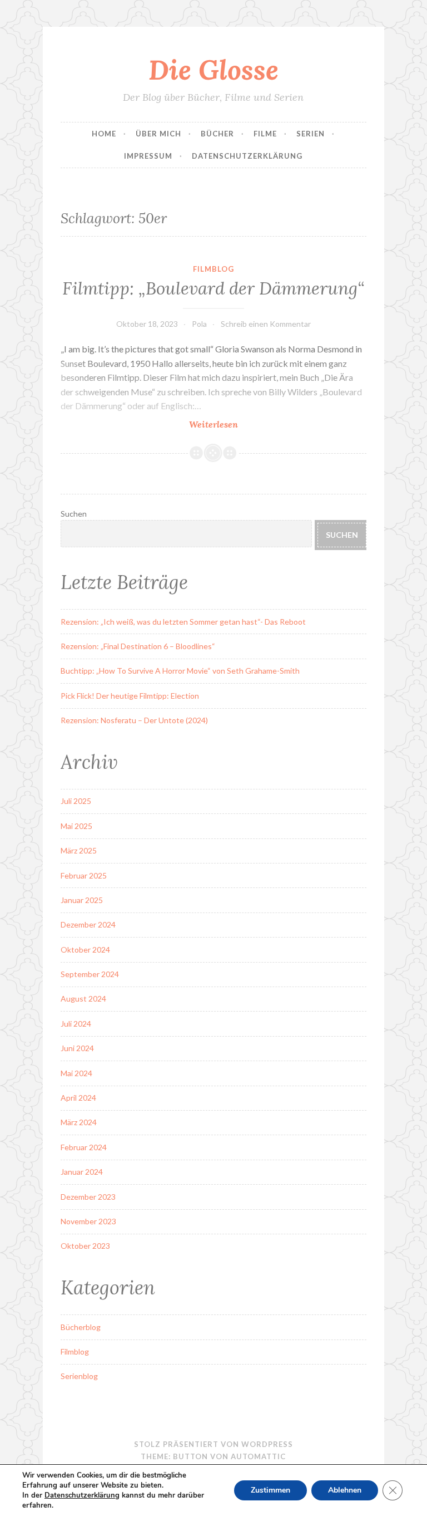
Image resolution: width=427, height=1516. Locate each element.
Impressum (148, 155)
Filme (265, 133)
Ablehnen (344, 1490)
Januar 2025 (82, 900)
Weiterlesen (240, 424)
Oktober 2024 (85, 949)
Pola (199, 323)
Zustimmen (270, 1490)
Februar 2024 (84, 1147)
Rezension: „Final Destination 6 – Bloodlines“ (138, 646)
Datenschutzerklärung (247, 155)
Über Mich (158, 133)
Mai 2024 (76, 1073)
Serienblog (79, 1376)
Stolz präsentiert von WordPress (213, 1444)
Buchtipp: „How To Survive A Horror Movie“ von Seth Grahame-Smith (180, 670)
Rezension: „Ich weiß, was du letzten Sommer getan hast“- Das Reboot (183, 621)
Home (104, 133)
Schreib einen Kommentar (266, 323)
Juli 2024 (76, 1023)
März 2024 (79, 1122)
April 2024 (78, 1097)
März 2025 (79, 850)
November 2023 (88, 1221)
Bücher (217, 133)
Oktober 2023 (85, 1245)
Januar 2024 (82, 1171)
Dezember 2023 (88, 1196)
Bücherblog (81, 1327)
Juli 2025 (76, 801)
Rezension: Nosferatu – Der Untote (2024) (134, 720)
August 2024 (83, 998)
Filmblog (213, 268)
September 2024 (90, 974)
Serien (310, 133)
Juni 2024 (77, 1048)
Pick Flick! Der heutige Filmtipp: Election (130, 695)
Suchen (74, 513)
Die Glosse (213, 69)
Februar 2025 (84, 875)
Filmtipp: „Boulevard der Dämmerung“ (213, 288)
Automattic (258, 1456)
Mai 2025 (76, 826)
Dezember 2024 (88, 924)
